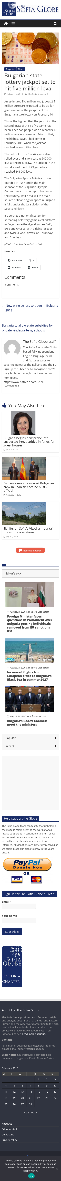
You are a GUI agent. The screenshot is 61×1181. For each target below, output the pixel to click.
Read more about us (33, 1034)
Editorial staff (9, 1129)
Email (7, 902)
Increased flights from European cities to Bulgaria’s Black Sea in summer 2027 (29, 676)
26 (14, 1104)
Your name (9, 916)
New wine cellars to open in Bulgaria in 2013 (30, 308)
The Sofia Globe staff (38, 93)
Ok (31, 1176)
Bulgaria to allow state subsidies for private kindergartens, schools (27, 327)
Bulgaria (10, 69)
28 (30, 1104)
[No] (56, 1168)
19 (14, 1098)
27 (22, 1104)
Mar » (34, 1112)
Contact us (8, 1134)
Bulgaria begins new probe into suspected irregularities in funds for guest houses (29, 441)
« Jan (26, 1112)
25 (6, 1104)
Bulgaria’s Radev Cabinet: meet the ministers (27, 723)
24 (55, 1098)
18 (6, 1098)
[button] (30, 573)
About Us (7, 1123)
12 (14, 1091)
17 (55, 1091)
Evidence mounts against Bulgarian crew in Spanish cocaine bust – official (29, 487)
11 (6, 1091)
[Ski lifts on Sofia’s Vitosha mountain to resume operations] (24, 504)
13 (22, 1091)
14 (30, 1091)
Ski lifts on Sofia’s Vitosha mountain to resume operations (29, 530)
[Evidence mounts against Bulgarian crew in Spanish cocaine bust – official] (24, 459)
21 (30, 1098)
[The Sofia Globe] (5, 23)
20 (22, 1098)
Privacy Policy (9, 1140)
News (20, 69)
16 (46, 1091)
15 (38, 1091)
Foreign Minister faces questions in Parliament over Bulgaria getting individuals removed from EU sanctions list (29, 623)
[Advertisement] (30, 783)
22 (38, 1098)
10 (55, 1085)
